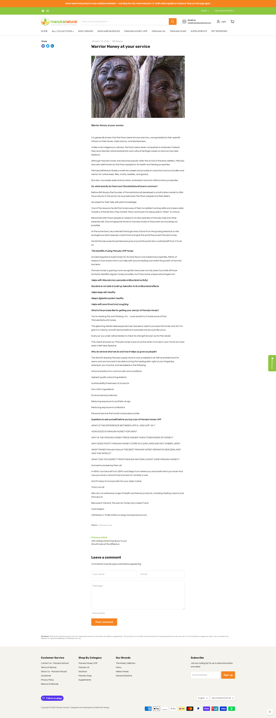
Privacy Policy (47, 680)
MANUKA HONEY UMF (135, 31)
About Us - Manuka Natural (54, 671)
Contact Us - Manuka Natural (55, 663)
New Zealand (224, 11)
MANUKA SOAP (178, 31)
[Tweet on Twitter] (47, 46)
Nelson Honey (122, 671)
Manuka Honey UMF (88, 663)
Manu (118, 667)
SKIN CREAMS (85, 31)
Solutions (82, 671)
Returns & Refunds (49, 684)
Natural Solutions (124, 676)
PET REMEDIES (219, 31)
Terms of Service (48, 667)
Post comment (104, 622)
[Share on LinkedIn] (52, 46)
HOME (44, 31)
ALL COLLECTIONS (62, 31)
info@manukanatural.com (199, 23)
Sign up (228, 675)
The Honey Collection (125, 663)
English (204, 11)
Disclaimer (46, 676)
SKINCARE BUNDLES (108, 31)
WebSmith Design (102, 708)
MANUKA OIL (159, 31)
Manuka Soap (85, 676)
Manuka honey (105, 525)
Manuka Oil (83, 667)
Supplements (84, 680)
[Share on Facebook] (43, 46)
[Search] (173, 21)
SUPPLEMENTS (199, 31)
